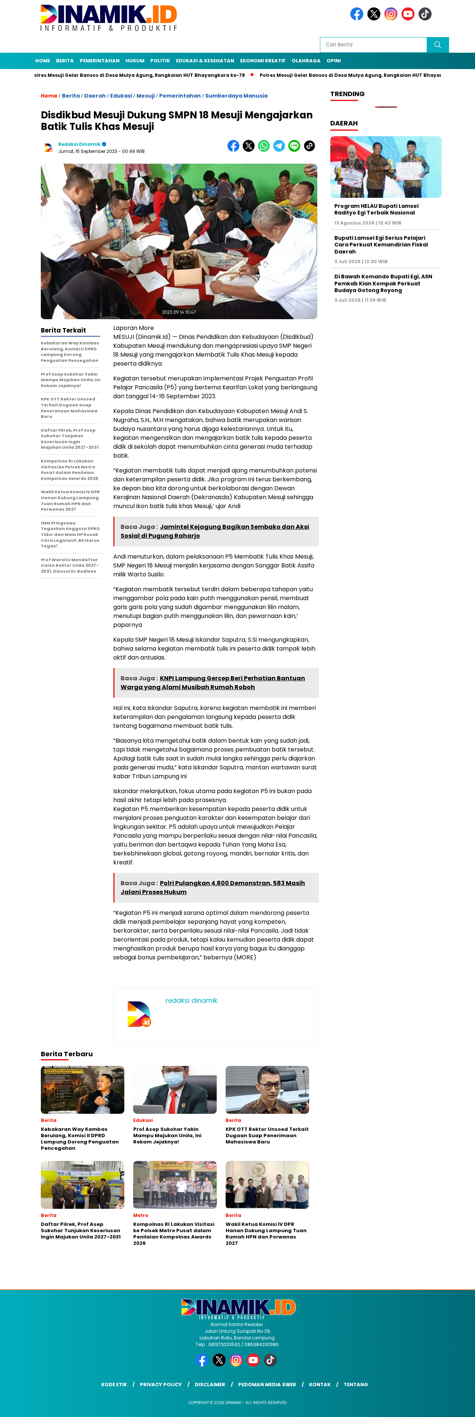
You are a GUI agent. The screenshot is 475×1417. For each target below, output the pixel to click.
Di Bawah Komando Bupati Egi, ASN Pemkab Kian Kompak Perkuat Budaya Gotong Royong (383, 283)
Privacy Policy (161, 1384)
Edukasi (121, 95)
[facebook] (358, 19)
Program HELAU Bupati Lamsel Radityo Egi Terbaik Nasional (376, 209)
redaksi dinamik (79, 144)
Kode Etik (114, 1384)
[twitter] (375, 19)
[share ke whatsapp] (265, 150)
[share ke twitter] (250, 150)
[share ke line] (296, 150)
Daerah (95, 95)
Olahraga (306, 60)
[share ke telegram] (280, 150)
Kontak (320, 1384)
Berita (65, 60)
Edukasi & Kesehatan (205, 60)
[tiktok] (426, 19)
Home (42, 60)
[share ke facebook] (235, 150)
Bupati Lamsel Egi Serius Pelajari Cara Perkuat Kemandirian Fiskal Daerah (381, 244)
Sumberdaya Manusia (236, 95)
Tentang (356, 1384)
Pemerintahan (99, 60)
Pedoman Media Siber (267, 1384)
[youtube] (409, 19)
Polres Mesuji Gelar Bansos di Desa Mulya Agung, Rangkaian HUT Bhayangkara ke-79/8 (335, 75)
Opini (334, 60)
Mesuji (146, 95)
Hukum (134, 60)
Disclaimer (210, 1384)
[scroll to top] (454, 1405)
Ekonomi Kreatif (263, 60)
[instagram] (392, 19)
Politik (160, 60)
